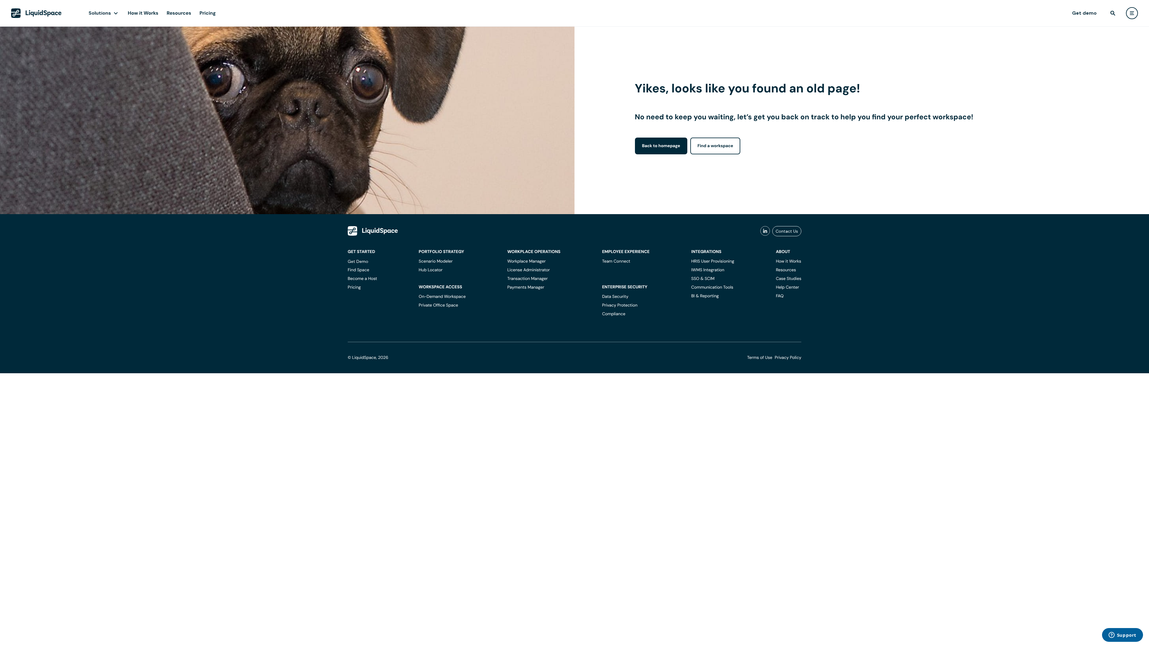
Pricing (208, 13)
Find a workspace (715, 146)
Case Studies (788, 278)
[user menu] (1132, 13)
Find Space (358, 270)
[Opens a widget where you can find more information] (1122, 635)
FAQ (780, 296)
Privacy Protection (619, 305)
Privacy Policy (788, 357)
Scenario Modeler (435, 261)
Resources (179, 13)
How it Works (143, 13)
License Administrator (528, 270)
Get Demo (358, 261)
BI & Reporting (705, 296)
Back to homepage (661, 146)
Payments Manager (525, 287)
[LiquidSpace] (373, 231)
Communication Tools (712, 287)
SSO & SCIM (703, 278)
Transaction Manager (527, 278)
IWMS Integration (707, 270)
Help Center (787, 287)
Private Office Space (438, 305)
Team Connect (616, 261)
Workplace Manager (526, 261)
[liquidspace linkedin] (765, 231)
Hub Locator (431, 270)
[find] (1113, 13)
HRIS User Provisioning (712, 261)
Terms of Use (759, 357)
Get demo (1084, 13)
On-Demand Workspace (442, 296)
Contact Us (787, 231)
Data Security (615, 296)
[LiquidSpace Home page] (36, 13)
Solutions (100, 13)
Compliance (613, 314)
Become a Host (362, 278)
